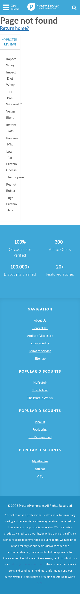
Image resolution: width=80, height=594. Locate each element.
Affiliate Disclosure (40, 335)
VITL (40, 476)
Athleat (40, 469)
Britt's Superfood (40, 437)
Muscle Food (40, 390)
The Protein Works (40, 398)
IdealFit (40, 422)
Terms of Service (40, 351)
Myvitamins (40, 461)
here (39, 583)
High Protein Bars (11, 204)
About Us (40, 320)
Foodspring (40, 429)
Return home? (14, 28)
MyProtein (40, 382)
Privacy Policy (40, 343)
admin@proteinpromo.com (27, 564)
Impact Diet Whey (11, 78)
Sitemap (40, 358)
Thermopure (15, 177)
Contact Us (40, 328)
